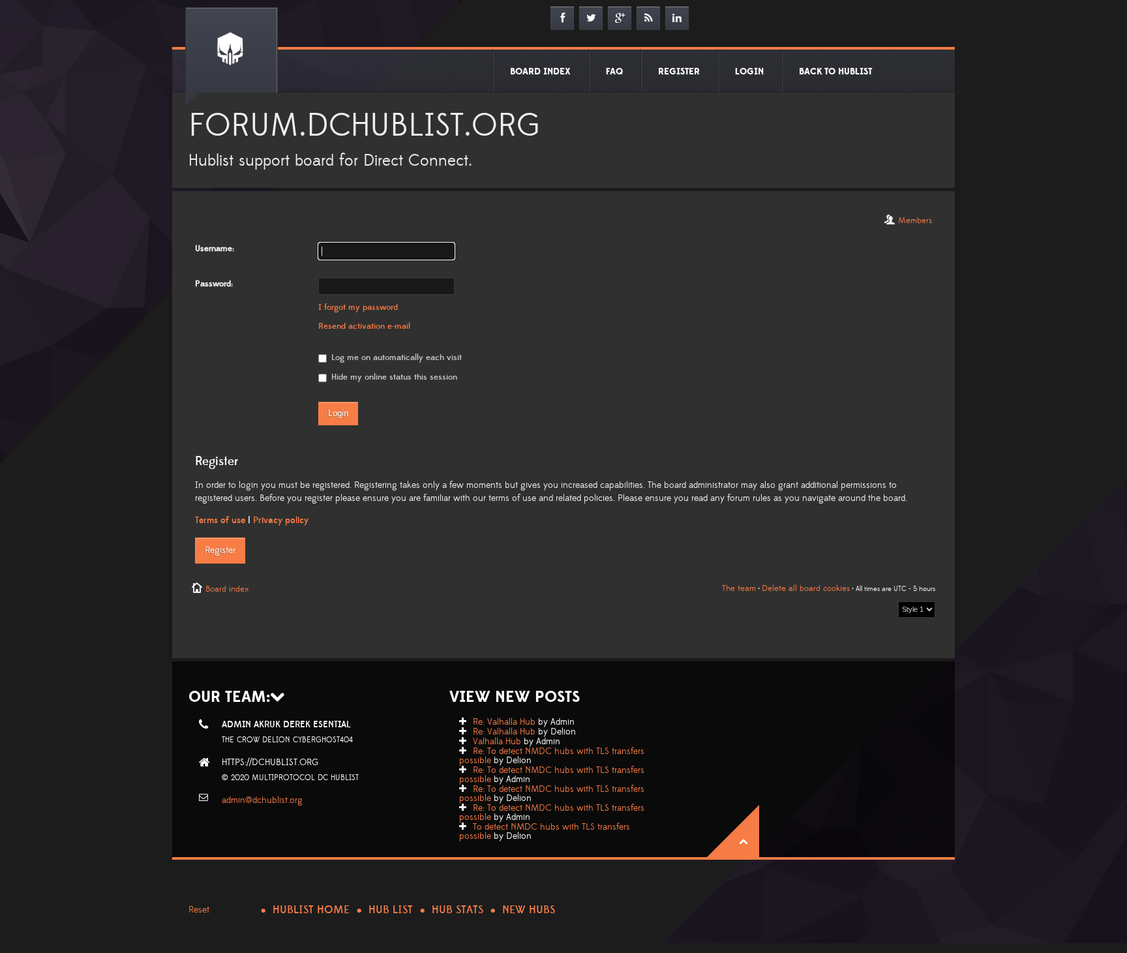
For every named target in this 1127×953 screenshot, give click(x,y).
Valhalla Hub (497, 742)
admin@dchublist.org (262, 800)
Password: (214, 284)
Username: (214, 248)
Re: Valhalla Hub (504, 722)
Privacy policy (280, 520)
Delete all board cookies (806, 588)
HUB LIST (390, 910)
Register (220, 550)
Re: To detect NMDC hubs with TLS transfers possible (551, 756)
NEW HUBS (528, 910)
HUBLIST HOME (311, 910)
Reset (198, 910)
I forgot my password (358, 307)
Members (915, 220)
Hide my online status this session (393, 377)
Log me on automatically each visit (395, 357)
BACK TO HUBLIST (835, 72)
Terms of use (220, 520)
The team (739, 588)
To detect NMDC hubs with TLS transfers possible (544, 831)
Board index (226, 589)
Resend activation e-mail (364, 326)
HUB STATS (457, 910)
